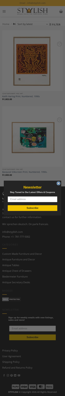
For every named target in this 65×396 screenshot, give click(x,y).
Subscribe (32, 208)
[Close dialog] (58, 183)
